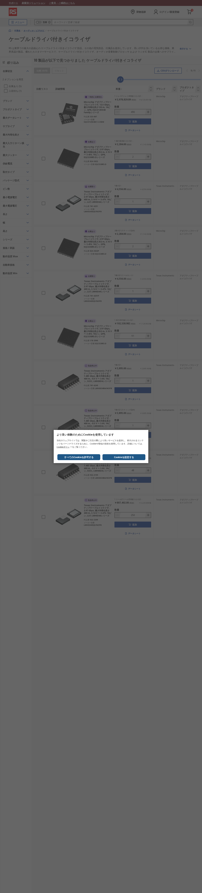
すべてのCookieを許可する (79, 457)
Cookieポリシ (63, 446)
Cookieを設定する (124, 457)
